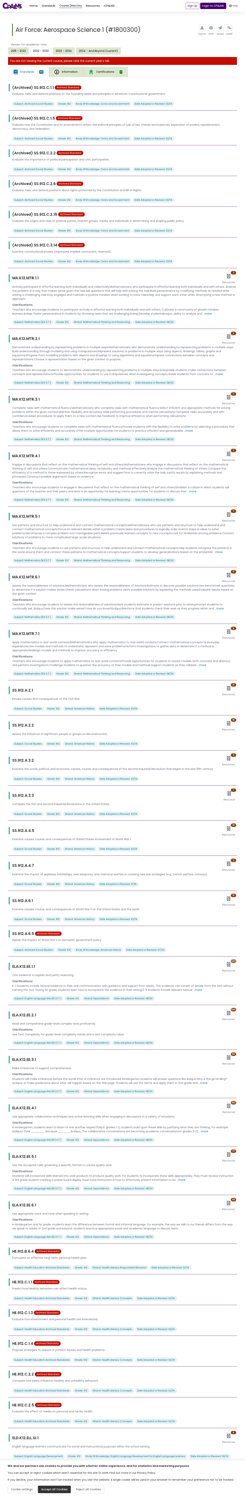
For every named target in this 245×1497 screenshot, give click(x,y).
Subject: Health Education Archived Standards (41, 1267)
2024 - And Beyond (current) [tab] (98, 51)
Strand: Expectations (96, 998)
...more (207, 314)
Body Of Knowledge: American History (98, 949)
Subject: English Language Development (38, 1456)
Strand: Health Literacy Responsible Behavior (119, 1267)
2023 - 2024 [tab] (64, 51)
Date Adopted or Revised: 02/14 (153, 103)
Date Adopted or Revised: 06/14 (209, 1456)
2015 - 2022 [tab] (18, 51)
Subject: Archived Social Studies (33, 103)
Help (235, 6)
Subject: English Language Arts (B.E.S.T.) (37, 998)
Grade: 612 (64, 949)
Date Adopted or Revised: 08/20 (154, 322)
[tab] (28, 72)
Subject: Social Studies (28, 708)
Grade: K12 (62, 322)
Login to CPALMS (213, 6)
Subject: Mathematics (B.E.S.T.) (32, 322)
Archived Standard (68, 87)
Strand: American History (79, 708)
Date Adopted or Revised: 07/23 (145, 949)
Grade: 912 (64, 103)
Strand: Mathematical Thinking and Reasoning (102, 322)
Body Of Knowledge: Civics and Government (102, 103)
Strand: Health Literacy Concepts (112, 1298)
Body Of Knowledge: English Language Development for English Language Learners (135, 1456)
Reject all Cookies (88, 1489)
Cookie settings (22, 1489)
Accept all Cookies (54, 1489)
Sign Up (192, 6)
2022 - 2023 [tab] (41, 51)
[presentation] (18, 50)
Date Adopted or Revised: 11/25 (118, 884)
